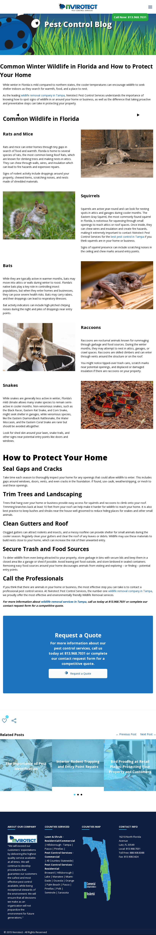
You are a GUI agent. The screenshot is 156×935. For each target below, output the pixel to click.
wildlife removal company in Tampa (43, 95)
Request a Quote (80, 673)
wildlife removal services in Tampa (63, 601)
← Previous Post (126, 734)
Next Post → (148, 734)
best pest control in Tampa (127, 236)
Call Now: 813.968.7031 (130, 17)
